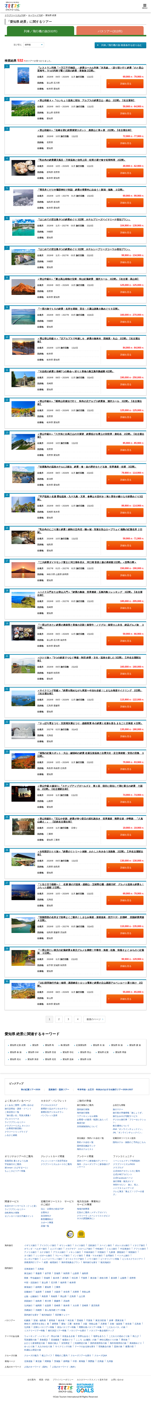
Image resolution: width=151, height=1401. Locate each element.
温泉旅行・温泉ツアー (59, 1089)
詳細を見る (125, 83)
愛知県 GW (33, 1052)
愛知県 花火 (15, 1059)
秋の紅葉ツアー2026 (30, 1089)
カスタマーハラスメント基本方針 (92, 1379)
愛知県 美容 (33, 1059)
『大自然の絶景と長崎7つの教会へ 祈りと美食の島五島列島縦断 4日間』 (75, 371)
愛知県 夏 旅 (135, 1045)
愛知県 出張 (85, 1059)
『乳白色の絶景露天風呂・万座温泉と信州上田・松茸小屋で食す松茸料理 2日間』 (81, 160)
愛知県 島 (49, 1045)
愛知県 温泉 (68, 1059)
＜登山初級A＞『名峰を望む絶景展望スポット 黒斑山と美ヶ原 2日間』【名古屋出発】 (84, 130)
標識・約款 (44, 1379)
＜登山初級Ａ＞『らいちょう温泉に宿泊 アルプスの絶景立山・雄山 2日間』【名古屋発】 (86, 100)
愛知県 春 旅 (16, 1052)
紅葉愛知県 (81, 1045)
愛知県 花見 (50, 1059)
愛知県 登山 (85, 1052)
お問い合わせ (117, 1379)
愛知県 (35, 1045)
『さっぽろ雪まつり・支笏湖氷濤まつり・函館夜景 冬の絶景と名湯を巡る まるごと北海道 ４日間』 (90, 723)
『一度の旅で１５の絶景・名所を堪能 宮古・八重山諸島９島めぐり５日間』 (78, 309)
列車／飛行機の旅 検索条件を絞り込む (121, 45)
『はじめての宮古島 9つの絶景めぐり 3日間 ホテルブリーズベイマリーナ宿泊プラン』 (84, 219)
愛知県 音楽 (50, 1052)
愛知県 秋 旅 (117, 1045)
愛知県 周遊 (120, 1052)
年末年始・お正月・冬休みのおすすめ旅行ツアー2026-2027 (105, 1089)
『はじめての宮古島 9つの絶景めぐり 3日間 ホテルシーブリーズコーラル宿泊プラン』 (84, 249)
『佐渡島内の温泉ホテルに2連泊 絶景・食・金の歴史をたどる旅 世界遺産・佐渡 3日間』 (87, 467)
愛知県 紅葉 (103, 1052)
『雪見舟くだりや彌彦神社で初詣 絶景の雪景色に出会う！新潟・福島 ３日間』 (81, 189)
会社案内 (31, 1379)
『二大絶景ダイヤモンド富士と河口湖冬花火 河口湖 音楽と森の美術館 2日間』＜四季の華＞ (87, 562)
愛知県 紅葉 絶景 (18, 1045)
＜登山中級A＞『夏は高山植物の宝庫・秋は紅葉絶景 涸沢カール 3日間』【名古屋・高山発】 (88, 279)
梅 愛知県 (65, 1045)
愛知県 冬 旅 (99, 1045)
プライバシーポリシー (63, 1379)
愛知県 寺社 (68, 1052)
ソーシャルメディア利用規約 (126, 1161)
